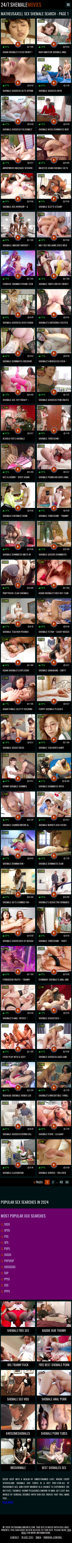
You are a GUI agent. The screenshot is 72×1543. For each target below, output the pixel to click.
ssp (5, 1273)
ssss (6, 1224)
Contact (14, 1537)
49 (61, 1182)
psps (6, 1249)
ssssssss (9, 1267)
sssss (7, 1255)
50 (67, 1182)
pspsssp (8, 1261)
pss (5, 1236)
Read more (8, 1502)
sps (5, 1242)
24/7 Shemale (21, 5)
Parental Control (53, 1537)
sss (5, 1285)
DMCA (38, 1537)
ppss (6, 1279)
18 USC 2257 (27, 1537)
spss (6, 1230)
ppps (6, 1291)
